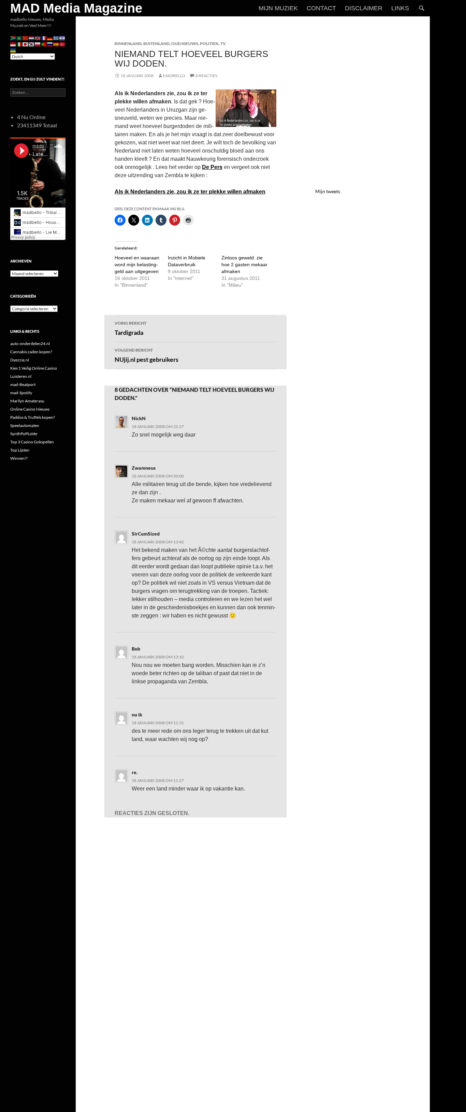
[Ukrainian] (13, 50)
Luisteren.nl (20, 376)
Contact (321, 8)
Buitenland (156, 43)
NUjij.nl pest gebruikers (146, 355)
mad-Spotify (21, 392)
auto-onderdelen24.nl (30, 343)
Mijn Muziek (278, 8)
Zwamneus (144, 468)
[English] (38, 37)
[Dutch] (32, 37)
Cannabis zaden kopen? (31, 351)
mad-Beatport (22, 384)
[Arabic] (19, 37)
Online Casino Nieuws (29, 409)
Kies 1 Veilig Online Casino (33, 368)
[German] (50, 37)
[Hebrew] (62, 37)
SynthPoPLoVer (24, 433)
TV (223, 43)
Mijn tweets (327, 191)
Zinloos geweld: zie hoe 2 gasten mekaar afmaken (244, 264)
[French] (44, 37)
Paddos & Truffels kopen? (32, 417)
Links (400, 8)
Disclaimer (363, 8)
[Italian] (19, 43)
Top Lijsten (19, 450)
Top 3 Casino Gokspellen (32, 441)
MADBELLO (174, 75)
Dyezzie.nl (19, 359)
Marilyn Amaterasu (27, 400)
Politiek (209, 43)
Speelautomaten (24, 425)
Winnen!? (19, 458)
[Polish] (38, 43)
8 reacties (206, 75)
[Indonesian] (13, 43)
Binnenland (128, 43)
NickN (139, 418)
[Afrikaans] (13, 37)
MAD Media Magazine (76, 8)
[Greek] (56, 37)
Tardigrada (130, 328)
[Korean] (32, 43)
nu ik (137, 714)
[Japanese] (26, 43)
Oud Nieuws (184, 43)
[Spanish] (56, 43)
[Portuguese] (44, 43)
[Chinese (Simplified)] (26, 37)
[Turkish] (62, 43)
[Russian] (50, 43)
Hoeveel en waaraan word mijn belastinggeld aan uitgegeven (137, 264)
